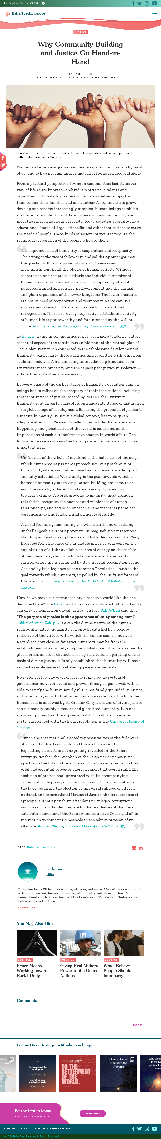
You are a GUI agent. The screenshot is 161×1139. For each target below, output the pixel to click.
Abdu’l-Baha (43, 326)
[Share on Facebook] (3, 158)
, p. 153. (95, 826)
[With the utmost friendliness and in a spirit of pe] (79, 1073)
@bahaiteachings (76, 1045)
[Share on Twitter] (3, 165)
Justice (80, 32)
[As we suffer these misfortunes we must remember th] (37, 1073)
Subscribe (93, 1113)
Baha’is (28, 336)
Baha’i (59, 604)
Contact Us (13, 1129)
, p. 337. (91, 326)
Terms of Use (59, 1129)
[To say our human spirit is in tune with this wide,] (120, 1073)
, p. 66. (39, 622)
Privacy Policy (36, 1129)
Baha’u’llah (110, 610)
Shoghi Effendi (65, 581)
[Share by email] (135, 847)
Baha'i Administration (43, 847)
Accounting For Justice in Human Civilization (91, 77)
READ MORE (27, 907)
